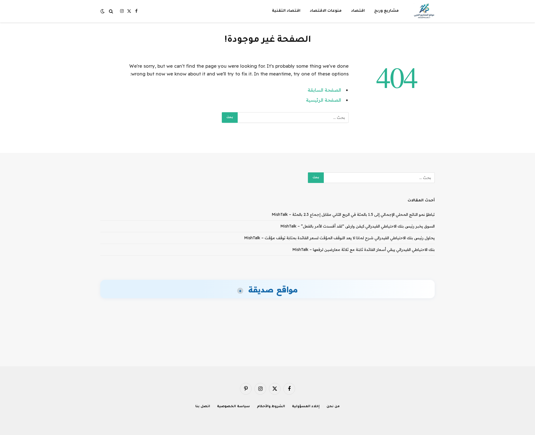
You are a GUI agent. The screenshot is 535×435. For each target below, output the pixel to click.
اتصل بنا (202, 407)
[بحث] (111, 11)
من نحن (333, 407)
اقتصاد (358, 11)
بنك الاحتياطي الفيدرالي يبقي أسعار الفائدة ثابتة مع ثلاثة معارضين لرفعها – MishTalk (363, 249)
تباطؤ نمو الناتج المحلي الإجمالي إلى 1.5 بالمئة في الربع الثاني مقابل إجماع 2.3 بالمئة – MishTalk (353, 214)
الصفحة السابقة (324, 90)
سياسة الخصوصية (233, 407)
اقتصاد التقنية (286, 11)
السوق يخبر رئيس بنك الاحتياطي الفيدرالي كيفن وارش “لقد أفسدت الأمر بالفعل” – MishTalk (357, 226)
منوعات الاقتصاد (326, 11)
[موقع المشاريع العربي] (424, 11)
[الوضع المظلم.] (103, 11)
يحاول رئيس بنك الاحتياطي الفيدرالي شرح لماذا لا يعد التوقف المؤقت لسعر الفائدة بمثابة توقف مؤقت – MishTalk (339, 237)
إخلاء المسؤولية (306, 407)
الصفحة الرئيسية (323, 100)
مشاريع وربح (386, 11)
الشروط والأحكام (271, 407)
